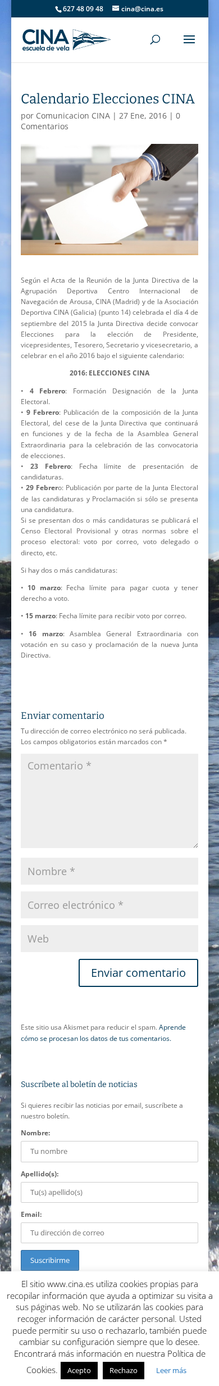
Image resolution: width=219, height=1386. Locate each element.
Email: (31, 1214)
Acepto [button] (79, 1370)
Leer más (171, 1370)
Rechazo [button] (124, 1370)
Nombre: (35, 1133)
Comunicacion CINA (73, 115)
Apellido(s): (39, 1174)
